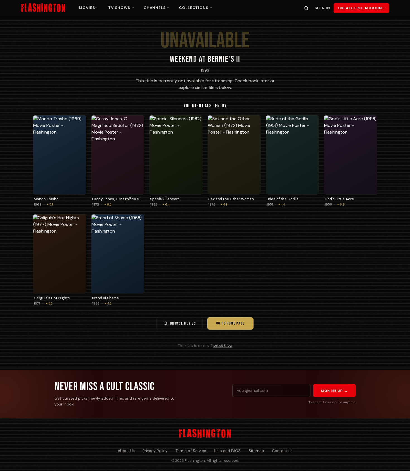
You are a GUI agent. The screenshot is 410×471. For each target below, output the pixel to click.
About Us (126, 450)
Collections (193, 7)
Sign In (322, 8)
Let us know (222, 345)
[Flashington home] (205, 434)
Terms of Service (190, 450)
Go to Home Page (230, 323)
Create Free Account (361, 8)
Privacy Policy (155, 450)
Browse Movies (183, 323)
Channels (155, 7)
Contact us (282, 450)
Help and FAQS (227, 450)
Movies (87, 7)
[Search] (306, 8)
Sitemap (256, 450)
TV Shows (119, 7)
